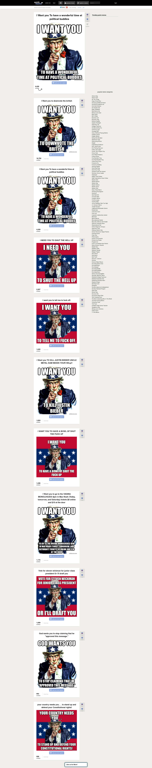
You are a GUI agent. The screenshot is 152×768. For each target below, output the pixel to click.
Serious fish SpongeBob (98, 273)
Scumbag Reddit (96, 268)
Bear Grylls (95, 114)
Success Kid (95, 294)
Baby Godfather (96, 109)
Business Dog (95, 119)
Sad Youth (94, 257)
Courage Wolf (95, 131)
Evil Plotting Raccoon (97, 148)
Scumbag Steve (96, 272)
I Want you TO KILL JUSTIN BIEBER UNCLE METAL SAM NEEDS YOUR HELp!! (57, 361)
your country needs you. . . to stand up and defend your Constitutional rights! (56, 706)
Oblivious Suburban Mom (98, 223)
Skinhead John (95, 284)
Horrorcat (94, 193)
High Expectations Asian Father (100, 178)
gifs (84, 7)
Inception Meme (96, 198)
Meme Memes (95, 218)
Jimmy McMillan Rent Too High (100, 203)
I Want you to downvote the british (56, 100)
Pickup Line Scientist (97, 238)
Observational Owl (96, 225)
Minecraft (94, 217)
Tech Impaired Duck (97, 297)
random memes (60, 3)
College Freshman (96, 126)
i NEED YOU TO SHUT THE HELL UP (56, 240)
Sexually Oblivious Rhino (98, 275)
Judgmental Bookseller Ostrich (99, 208)
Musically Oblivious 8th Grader (99, 222)
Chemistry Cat (95, 124)
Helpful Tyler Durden (97, 176)
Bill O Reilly (95, 116)
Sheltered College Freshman (99, 277)
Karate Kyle (95, 210)
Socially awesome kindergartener (100, 287)
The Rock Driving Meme (98, 300)
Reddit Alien (95, 247)
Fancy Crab (95, 153)
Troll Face (94, 304)
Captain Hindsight (96, 123)
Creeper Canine (96, 134)
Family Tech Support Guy (98, 151)
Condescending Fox (97, 128)
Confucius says (96, 129)
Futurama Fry (95, 163)
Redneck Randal (96, 250)
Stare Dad (94, 290)
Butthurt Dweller (96, 121)
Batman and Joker (96, 113)
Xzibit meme (95, 310)
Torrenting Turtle (96, 302)
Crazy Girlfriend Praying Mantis (100, 133)
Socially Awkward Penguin (98, 289)
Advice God (95, 97)
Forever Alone (95, 156)
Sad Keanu (94, 255)
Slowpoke (94, 285)
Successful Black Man (97, 295)
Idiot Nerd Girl (95, 195)
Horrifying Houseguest (97, 191)
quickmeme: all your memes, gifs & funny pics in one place (38, 3)
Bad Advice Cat (96, 111)
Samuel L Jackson (96, 258)
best (54, 3)
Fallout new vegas (96, 149)
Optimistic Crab (96, 228)
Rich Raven (95, 253)
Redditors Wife (95, 248)
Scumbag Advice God (97, 263)
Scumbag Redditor (96, 270)
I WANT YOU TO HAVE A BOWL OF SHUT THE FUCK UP (57, 432)
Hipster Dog (95, 183)
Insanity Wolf (95, 201)
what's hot (47, 3)
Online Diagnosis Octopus (98, 227)
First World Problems (97, 154)
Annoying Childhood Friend (98, 103)
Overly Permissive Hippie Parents (100, 232)
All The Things (95, 99)
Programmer (95, 242)
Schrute (94, 260)
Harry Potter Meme (97, 190)
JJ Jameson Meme (97, 205)
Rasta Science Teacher (98, 245)
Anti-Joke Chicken (96, 106)
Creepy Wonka (95, 136)
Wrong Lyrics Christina (97, 309)
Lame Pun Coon (96, 211)
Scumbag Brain (96, 265)
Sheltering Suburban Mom (98, 280)
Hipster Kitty (95, 188)
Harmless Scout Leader (98, 173)
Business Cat (95, 118)
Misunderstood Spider (97, 220)
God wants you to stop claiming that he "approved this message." (56, 635)
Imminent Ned (95, 196)
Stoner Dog (95, 292)
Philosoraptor (95, 237)
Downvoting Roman (97, 141)
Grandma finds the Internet (98, 171)
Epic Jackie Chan (96, 146)
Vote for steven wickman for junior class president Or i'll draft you (56, 572)
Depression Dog (96, 139)
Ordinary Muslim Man (97, 230)
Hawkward (94, 175)
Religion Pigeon (96, 252)
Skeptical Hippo (96, 282)
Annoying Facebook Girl (98, 104)
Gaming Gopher (96, 166)
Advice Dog (95, 96)
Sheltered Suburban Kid (98, 279)
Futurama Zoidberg (96, 165)
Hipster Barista (95, 181)
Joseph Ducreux (96, 206)
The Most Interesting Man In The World (102, 299)
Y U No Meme (95, 312)
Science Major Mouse (97, 262)
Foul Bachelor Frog (97, 158)
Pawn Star (94, 235)
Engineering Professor (97, 144)
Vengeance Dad (96, 307)
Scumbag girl (95, 267)
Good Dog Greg (96, 168)
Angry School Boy (96, 101)
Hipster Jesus (95, 186)
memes (79, 7)
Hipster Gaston (95, 185)
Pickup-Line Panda (96, 240)
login (116, 3)
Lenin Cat (94, 213)
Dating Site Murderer (97, 138)
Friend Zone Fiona (96, 161)
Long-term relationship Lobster (99, 215)
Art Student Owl (96, 108)
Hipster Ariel (95, 180)
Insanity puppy (95, 200)
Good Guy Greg (96, 170)
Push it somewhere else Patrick (100, 243)
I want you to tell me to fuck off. (57, 300)
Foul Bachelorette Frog (97, 159)
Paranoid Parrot (96, 233)
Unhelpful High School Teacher (99, 305)
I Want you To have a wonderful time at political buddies (56, 170)
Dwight (93, 143)
